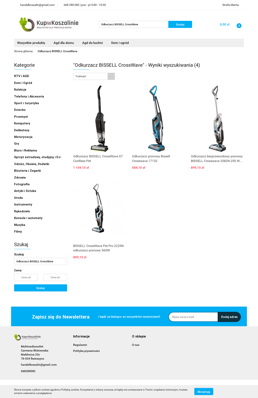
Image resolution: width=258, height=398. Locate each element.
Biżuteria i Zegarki (28, 171)
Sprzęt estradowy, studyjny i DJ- (38, 157)
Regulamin (80, 344)
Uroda (19, 198)
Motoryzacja (23, 137)
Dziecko (20, 110)
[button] (81, 336)
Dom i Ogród (23, 83)
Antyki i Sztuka (25, 191)
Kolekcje (20, 89)
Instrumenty (23, 204)
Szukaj (40, 288)
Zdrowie (20, 177)
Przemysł (21, 117)
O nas (135, 344)
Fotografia (22, 184)
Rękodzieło (22, 211)
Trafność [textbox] (80, 76)
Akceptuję (203, 391)
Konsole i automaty (28, 218)
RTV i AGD (22, 76)
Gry (17, 143)
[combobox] (94, 76)
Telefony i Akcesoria (29, 96)
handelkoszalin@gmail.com (39, 364)
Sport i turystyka (27, 103)
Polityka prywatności (86, 350)
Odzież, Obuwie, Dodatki (32, 164)
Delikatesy (22, 130)
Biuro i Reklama (26, 150)
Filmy (18, 231)
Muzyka (20, 225)
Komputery (22, 123)
